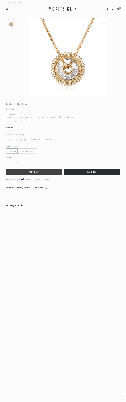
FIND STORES (18, 2)
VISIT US (9, 2)
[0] (118, 9)
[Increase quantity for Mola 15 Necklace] (16, 162)
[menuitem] (9, 2)
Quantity (8, 157)
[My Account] (113, 9)
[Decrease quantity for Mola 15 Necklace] (8, 162)
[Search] (108, 9)
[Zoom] (104, 21)
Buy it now (92, 172)
